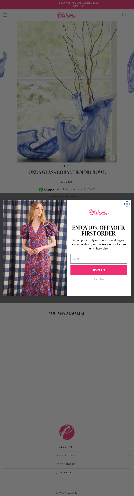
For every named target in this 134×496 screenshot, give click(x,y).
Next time (99, 279)
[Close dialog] (127, 203)
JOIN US (99, 270)
